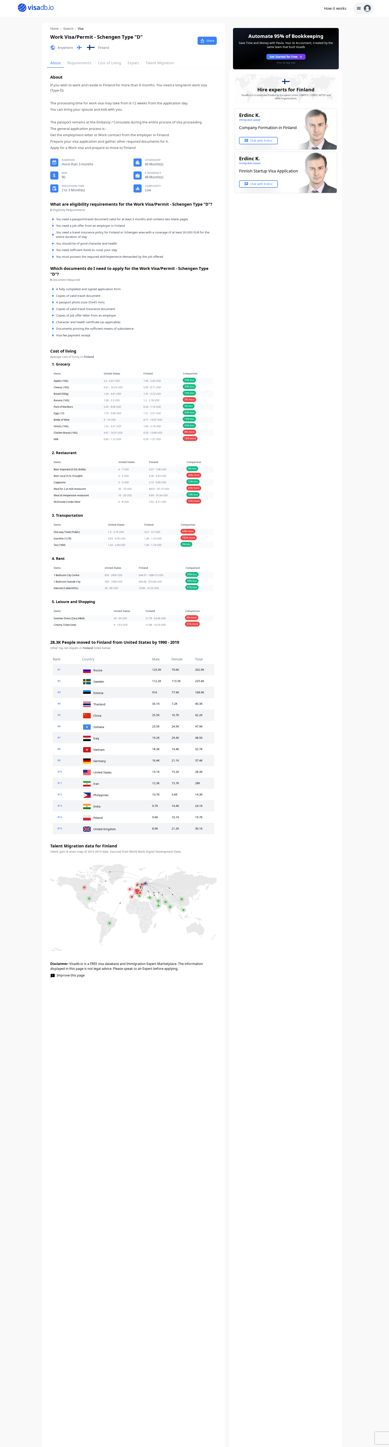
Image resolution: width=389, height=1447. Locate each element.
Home (54, 29)
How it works (335, 8)
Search (68, 29)
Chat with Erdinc (258, 141)
